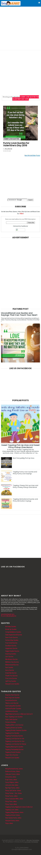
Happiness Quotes (11, 648)
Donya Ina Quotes (11, 700)
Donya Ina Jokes (10, 777)
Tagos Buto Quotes (11, 755)
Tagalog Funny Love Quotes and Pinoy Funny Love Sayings (25, 473)
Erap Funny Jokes (11, 779)
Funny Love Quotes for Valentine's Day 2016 (16, 144)
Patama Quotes (10, 722)
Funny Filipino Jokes (11, 782)
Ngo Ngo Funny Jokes (12, 788)
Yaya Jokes (9, 823)
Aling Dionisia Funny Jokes (14, 769)
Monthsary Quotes (11, 659)
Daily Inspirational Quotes (13, 635)
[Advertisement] (20, 28)
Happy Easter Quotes (12, 651)
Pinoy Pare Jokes (11, 801)
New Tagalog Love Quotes (13, 717)
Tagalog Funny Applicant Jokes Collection (19, 807)
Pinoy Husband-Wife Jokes (14, 799)
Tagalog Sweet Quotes (12, 752)
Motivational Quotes (12, 665)
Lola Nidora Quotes (11, 711)
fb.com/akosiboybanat (8, 616)
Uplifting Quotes (10, 681)
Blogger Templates (33, 840)
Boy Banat (8, 149)
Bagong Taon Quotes (12, 695)
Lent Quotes (9, 656)
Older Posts (32, 155)
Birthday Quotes (10, 626)
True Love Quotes (11, 678)
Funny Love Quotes (11, 139)
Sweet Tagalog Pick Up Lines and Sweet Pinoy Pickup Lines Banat (20, 446)
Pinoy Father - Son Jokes (13, 793)
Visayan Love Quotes (12, 684)
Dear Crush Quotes (11, 637)
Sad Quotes (9, 667)
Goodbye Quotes (10, 645)
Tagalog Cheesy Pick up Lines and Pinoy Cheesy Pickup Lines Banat (25, 486)
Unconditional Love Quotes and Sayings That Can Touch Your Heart (19, 314)
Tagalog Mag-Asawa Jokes (14, 812)
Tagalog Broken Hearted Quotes (15, 730)
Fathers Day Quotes (11, 640)
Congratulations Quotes (13, 632)
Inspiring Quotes (10, 654)
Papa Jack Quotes (11, 719)
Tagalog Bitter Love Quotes (14, 725)
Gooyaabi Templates (31, 842)
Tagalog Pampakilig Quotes (14, 749)
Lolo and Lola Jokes (11, 785)
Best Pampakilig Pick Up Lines (23, 458)
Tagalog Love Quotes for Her (14, 738)
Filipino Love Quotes (11, 703)
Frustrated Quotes (11, 643)
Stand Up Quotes (11, 673)
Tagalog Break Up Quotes (13, 727)
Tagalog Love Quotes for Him (14, 741)
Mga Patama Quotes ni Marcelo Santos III (18, 714)
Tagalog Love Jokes (11, 809)
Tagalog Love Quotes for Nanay (15, 744)
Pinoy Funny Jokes (11, 796)
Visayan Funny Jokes (12, 820)
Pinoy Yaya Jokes (11, 804)
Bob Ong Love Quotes (12, 697)
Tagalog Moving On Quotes (14, 747)
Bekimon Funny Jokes (12, 771)
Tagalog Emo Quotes (12, 733)
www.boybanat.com (7, 614)
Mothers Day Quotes (12, 662)
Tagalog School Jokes (12, 815)
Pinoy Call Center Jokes (13, 790)
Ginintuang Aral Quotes (13, 706)
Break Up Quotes (10, 629)
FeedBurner (24, 226)
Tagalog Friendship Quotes (14, 736)
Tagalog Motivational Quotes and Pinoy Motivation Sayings (25, 500)
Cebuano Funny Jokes (12, 774)
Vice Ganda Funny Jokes (13, 818)
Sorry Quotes (9, 670)
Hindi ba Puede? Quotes (13, 708)
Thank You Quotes (11, 676)
